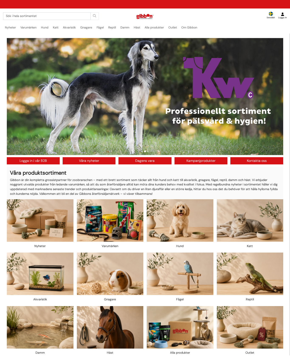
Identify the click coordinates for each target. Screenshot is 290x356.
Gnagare (86, 27)
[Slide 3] (148, 151)
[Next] (276, 96)
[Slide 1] (142, 151)
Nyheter (10, 27)
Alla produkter (154, 27)
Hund (44, 27)
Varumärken (28, 27)
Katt (55, 27)
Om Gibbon (189, 27)
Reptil (112, 27)
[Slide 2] (145, 151)
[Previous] (14, 96)
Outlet (172, 27)
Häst (137, 27)
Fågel (100, 27)
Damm (124, 27)
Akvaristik (69, 27)
